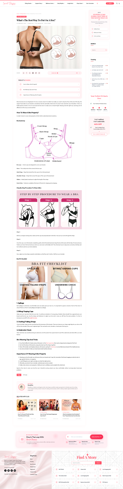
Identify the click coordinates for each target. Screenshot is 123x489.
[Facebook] (26, 73)
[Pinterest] (36, 73)
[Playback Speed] (80, 73)
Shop (110, 3)
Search (98, 462)
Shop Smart (79, 3)
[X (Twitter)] (29, 73)
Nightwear (32, 469)
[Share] (23, 73)
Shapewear (33, 466)
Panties (32, 461)
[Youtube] (15, 470)
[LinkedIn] (33, 73)
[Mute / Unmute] (77, 73)
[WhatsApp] (39, 73)
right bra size (33, 318)
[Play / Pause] (50, 73)
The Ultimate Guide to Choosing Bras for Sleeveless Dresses (97, 75)
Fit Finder (25, 375)
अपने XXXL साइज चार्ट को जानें (97, 70)
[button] (119, 3)
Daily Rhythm (60, 3)
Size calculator (90, 3)
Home (18, 13)
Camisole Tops (33, 474)
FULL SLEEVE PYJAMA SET (99, 134)
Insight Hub (70, 3)
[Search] (117, 3)
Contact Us (6, 467)
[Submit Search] (106, 50)
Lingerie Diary (38, 3)
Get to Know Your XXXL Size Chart (98, 79)
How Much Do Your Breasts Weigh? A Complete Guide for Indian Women (98, 85)
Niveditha (30, 385)
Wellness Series (50, 3)
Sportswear (33, 464)
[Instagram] (8, 470)
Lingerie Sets (33, 472)
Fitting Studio (28, 3)
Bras (31, 459)
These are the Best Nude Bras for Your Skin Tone (97, 66)
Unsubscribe (11, 467)
